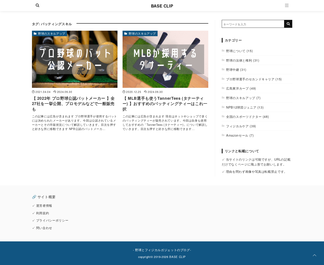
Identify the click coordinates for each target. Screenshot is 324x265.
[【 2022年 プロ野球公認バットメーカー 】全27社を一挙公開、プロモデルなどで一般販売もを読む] (75, 59)
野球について (236, 50)
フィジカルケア (237, 126)
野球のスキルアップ (51, 33)
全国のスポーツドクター (244, 116)
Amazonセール (237, 135)
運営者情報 (44, 205)
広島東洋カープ (237, 88)
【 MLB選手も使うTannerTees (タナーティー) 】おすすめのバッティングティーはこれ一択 (165, 103)
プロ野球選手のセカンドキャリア (250, 79)
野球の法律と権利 (239, 60)
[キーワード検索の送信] (288, 24)
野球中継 (232, 69)
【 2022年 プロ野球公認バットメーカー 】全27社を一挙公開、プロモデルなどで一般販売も (73, 103)
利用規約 (42, 212)
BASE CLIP (162, 6)
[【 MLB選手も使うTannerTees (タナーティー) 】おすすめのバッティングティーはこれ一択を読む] (165, 59)
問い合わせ (44, 227)
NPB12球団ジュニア (241, 107)
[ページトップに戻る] (314, 255)
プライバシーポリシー (52, 220)
